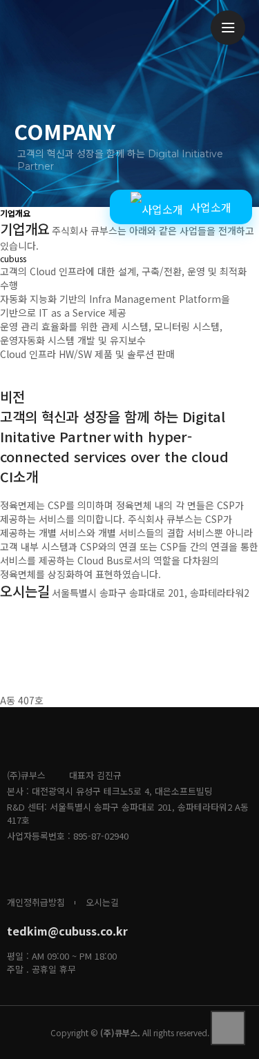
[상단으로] (228, 1028)
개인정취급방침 (36, 902)
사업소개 (210, 207)
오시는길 (102, 902)
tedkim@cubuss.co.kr (67, 930)
